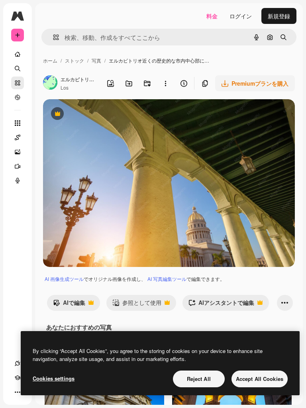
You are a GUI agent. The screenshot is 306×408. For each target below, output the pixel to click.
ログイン (241, 16)
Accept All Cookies (259, 378)
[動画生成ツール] (17, 166)
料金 (212, 16)
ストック (74, 60)
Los (65, 87)
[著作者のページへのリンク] (50, 83)
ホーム (50, 60)
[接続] (17, 363)
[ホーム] (17, 54)
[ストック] (17, 82)
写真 (96, 60)
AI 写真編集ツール (166, 278)
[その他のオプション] (165, 83)
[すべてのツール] (17, 123)
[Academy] (17, 377)
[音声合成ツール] (17, 180)
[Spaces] (17, 137)
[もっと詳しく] (17, 97)
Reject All (199, 378)
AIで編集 (69, 304)
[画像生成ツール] (17, 151)
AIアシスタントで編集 (221, 304)
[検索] (17, 68)
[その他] (17, 392)
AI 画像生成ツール (64, 278)
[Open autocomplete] (53, 37)
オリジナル (98, 114)
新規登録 (279, 16)
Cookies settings (54, 378)
